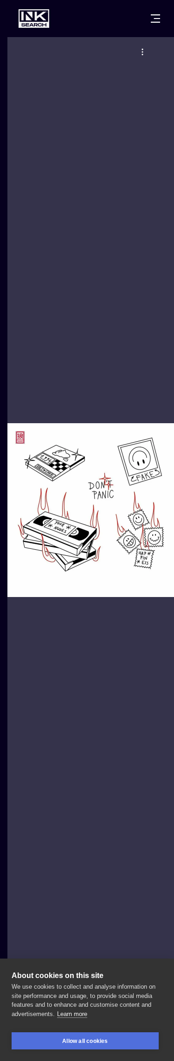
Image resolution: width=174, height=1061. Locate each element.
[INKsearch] (34, 18)
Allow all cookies (85, 1041)
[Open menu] (155, 18)
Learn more (72, 1013)
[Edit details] (142, 52)
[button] (142, 52)
